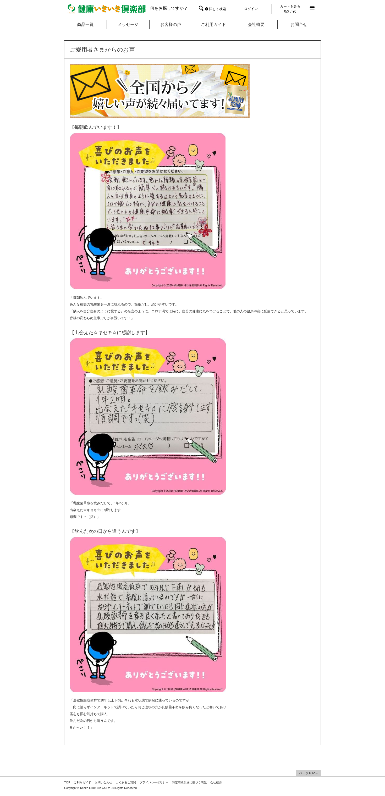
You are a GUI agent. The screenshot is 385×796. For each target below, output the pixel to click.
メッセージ (128, 24)
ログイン (251, 9)
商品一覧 (85, 24)
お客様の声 (170, 24)
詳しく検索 (217, 9)
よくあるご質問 (126, 782)
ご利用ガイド (213, 24)
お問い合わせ (103, 782)
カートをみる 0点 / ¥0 (290, 8)
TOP (67, 782)
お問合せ (298, 24)
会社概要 (256, 24)
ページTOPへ (308, 773)
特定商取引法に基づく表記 (189, 782)
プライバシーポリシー (154, 782)
